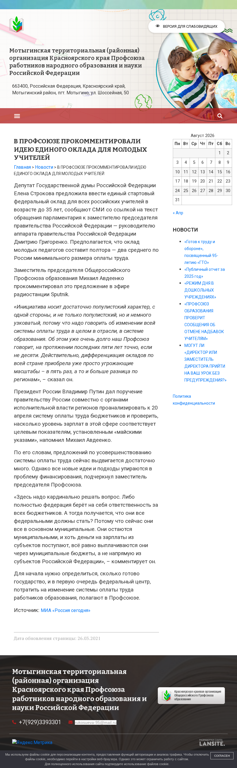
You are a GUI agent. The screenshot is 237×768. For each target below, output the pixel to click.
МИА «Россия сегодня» (65, 610)
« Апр (178, 213)
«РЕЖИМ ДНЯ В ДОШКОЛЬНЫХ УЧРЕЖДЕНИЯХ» (200, 290)
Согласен (222, 755)
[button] (17, 116)
